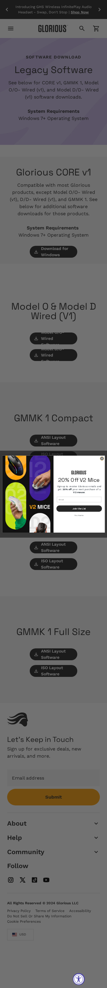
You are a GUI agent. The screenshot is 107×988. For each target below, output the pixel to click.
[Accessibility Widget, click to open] (79, 979)
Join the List (79, 508)
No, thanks (79, 515)
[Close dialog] (102, 458)
